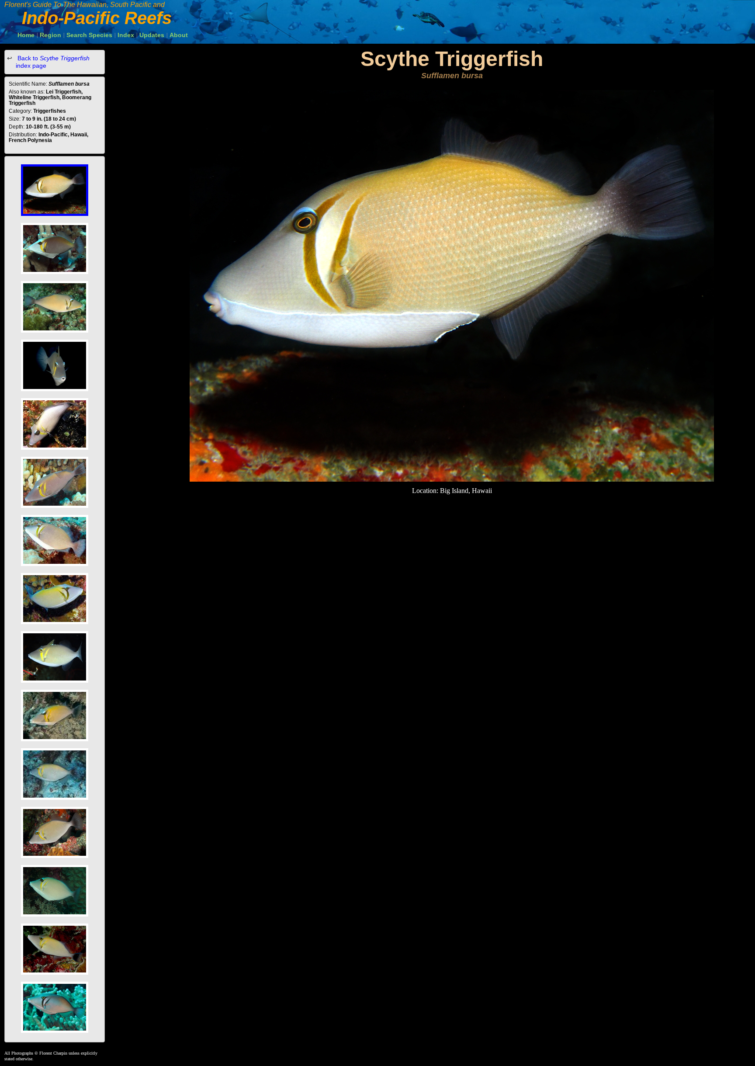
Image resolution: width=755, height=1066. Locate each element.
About (179, 34)
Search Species (89, 34)
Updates (151, 34)
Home (26, 34)
